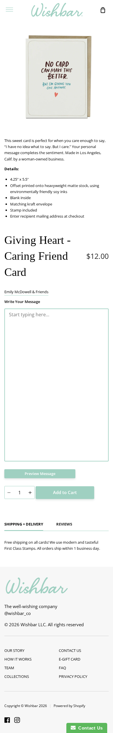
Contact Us (89, 727)
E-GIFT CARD (69, 659)
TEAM (9, 667)
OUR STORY (14, 650)
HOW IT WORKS (18, 659)
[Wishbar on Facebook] (7, 720)
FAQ (62, 667)
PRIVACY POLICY (73, 676)
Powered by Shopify (69, 706)
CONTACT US (70, 650)
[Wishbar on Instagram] (17, 720)
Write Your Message (22, 301)
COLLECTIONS (16, 676)
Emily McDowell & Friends (26, 291)
